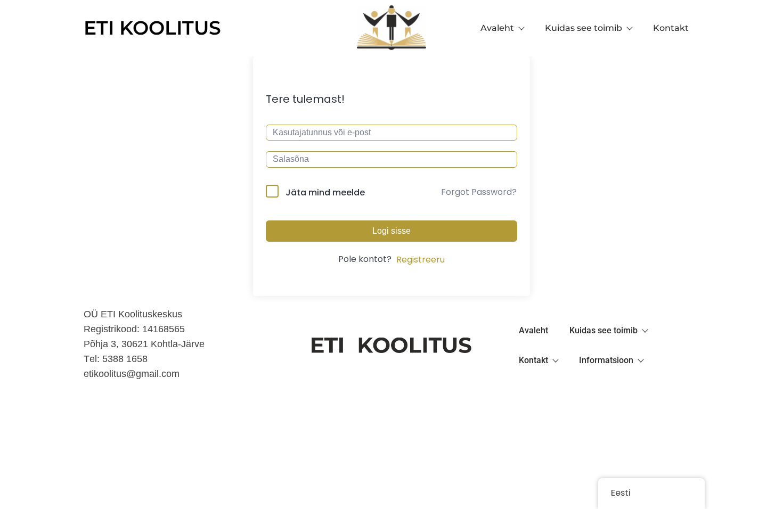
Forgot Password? (479, 192)
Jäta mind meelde (325, 192)
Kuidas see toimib (583, 28)
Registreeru (420, 259)
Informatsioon (606, 360)
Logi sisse (391, 230)
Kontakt (671, 28)
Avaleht (497, 28)
